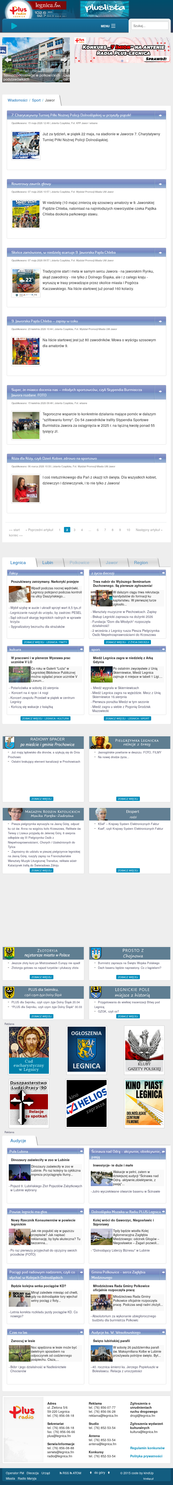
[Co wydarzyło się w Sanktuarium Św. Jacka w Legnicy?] (29, 1049)
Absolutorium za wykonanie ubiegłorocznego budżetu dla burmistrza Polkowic (124, 1318)
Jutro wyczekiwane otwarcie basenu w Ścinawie (126, 1191)
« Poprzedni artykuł (39, 529)
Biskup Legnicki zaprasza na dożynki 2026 (123, 616)
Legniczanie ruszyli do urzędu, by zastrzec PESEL (46, 612)
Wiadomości (17, 100)
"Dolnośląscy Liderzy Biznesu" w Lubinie (121, 1250)
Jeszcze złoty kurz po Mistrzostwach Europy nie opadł (45, 963)
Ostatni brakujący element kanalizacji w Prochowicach (45, 761)
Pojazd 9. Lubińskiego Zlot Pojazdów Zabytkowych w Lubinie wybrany (46, 1188)
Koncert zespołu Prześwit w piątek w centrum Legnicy (42, 699)
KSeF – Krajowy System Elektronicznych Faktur (128, 824)
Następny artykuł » (149, 529)
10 (128, 529)
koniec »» (16, 535)
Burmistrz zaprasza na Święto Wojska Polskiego (128, 963)
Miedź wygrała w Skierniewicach (116, 687)
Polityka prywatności (146, 1456)
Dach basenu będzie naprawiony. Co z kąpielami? (129, 967)
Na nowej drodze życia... (113, 757)
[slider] (36, 59)
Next (63, 59)
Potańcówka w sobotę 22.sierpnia (35, 687)
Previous (9, 59)
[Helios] (87, 1102)
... (90, 529)
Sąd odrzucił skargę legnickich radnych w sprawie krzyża (45, 619)
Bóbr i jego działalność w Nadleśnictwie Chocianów (38, 1369)
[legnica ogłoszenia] (87, 1048)
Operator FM (15, 1473)
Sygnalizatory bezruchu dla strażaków (38, 626)
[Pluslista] (104, 8)
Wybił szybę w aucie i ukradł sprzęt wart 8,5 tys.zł (45, 607)
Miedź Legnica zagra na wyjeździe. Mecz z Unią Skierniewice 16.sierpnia (126, 694)
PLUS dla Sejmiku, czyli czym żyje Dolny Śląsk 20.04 (45, 1002)
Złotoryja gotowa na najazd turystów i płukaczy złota (44, 967)
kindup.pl (148, 1478)
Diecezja (33, 1473)
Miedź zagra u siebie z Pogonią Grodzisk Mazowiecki (121, 708)
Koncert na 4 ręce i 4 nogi (29, 692)
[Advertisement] (86, 909)
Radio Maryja (27, 1478)
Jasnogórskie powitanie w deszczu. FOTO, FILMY (130, 752)
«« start (14, 529)
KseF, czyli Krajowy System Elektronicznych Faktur (130, 828)
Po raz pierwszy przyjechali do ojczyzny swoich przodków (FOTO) (43, 1252)
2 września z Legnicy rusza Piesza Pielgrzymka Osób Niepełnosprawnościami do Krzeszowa (125, 632)
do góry (100, 1472)
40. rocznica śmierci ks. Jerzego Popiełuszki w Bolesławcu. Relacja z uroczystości (125, 1369)
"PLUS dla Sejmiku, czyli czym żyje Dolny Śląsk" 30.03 (46, 1007)
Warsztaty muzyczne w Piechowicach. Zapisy (125, 611)
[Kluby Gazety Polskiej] (144, 1048)
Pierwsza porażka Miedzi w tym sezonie (121, 701)
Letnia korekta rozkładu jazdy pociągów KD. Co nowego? (44, 1314)
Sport (36, 100)
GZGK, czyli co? (108, 1011)
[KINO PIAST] (144, 1102)
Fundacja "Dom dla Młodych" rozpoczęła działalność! (121, 623)
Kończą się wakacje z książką (32, 706)
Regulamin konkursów (147, 1448)
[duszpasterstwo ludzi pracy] (29, 1102)
